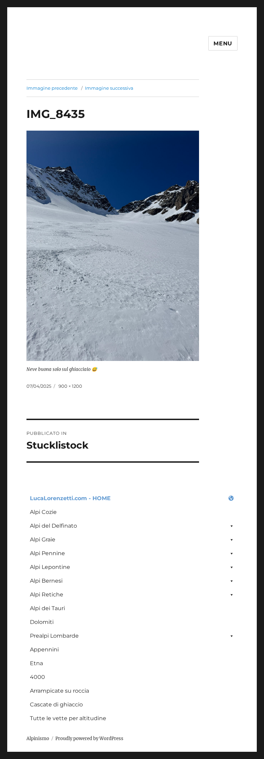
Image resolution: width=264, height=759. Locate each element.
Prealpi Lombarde (54, 635)
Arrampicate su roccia (59, 691)
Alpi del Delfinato (53, 525)
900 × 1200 (70, 386)
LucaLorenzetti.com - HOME (70, 498)
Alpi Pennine (47, 553)
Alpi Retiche (46, 594)
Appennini (44, 649)
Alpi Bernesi (46, 581)
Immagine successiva (109, 88)
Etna (36, 663)
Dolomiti (42, 622)
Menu (222, 43)
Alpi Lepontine (50, 567)
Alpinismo (37, 738)
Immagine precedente (52, 88)
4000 (37, 677)
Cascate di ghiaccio (56, 704)
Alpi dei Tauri (47, 608)
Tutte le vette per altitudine (68, 718)
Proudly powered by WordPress (89, 738)
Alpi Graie (42, 539)
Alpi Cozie (43, 512)
